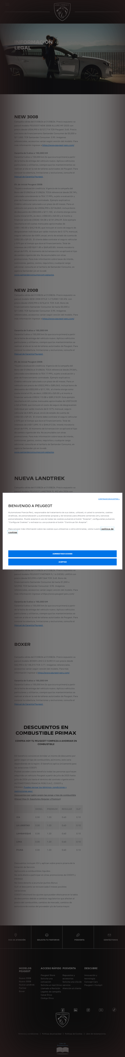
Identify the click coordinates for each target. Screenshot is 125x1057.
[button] (109, 499)
